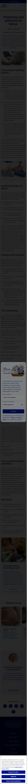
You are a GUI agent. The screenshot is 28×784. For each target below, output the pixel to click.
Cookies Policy (18, 767)
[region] (13, 769)
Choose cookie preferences (13, 781)
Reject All (13, 776)
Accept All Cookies (13, 772)
